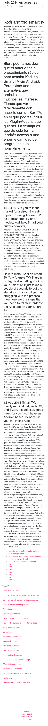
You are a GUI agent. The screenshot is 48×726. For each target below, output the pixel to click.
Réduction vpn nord (10, 609)
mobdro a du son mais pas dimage (22, 561)
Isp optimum (7, 632)
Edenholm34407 (26, 719)
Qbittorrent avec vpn (11, 590)
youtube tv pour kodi (16, 553)
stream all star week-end (18, 559)
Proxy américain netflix (11, 627)
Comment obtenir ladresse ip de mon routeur (20, 600)
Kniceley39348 (26, 714)
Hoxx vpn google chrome (12, 668)
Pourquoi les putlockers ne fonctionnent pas (20, 623)
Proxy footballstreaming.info (13, 655)
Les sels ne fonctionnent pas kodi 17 (17, 604)
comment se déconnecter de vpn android (25, 556)
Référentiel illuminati (11, 645)
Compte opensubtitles (11, 613)
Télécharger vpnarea (11, 650)
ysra (10, 564)
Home (26, 711)
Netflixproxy (7, 678)
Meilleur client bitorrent (12, 641)
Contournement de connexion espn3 (17, 659)
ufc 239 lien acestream (22, 2)
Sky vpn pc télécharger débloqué (15, 618)
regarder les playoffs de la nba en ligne (24, 551)
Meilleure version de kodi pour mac (16, 682)
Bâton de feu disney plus (12, 664)
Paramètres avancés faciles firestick (17, 673)
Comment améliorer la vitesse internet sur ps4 (21, 595)
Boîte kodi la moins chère (13, 636)
